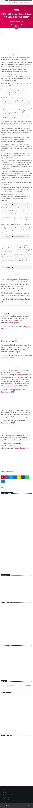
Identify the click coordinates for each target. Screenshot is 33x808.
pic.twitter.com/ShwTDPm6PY (16, 386)
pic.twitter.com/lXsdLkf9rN (21, 295)
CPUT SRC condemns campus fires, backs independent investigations (19, 665)
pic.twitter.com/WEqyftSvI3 (10, 323)
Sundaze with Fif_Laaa (14, 628)
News (16, 10)
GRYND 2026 (7, 772)
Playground (6, 592)
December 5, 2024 (7, 358)
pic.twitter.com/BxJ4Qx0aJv (19, 440)
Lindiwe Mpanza (10, 471)
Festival (4, 769)
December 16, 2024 (8, 392)
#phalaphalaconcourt (23, 375)
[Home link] (5, 2)
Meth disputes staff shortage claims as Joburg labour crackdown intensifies (19, 673)
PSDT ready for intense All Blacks (14, 522)
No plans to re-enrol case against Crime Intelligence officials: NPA (18, 727)
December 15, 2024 (22, 448)
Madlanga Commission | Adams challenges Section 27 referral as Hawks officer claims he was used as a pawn (15, 556)
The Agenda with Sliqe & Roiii (16, 636)
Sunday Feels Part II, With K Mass (17, 613)
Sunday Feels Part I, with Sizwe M (17, 606)
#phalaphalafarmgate (8, 375)
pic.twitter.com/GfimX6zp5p (10, 352)
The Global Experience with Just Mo (18, 621)
